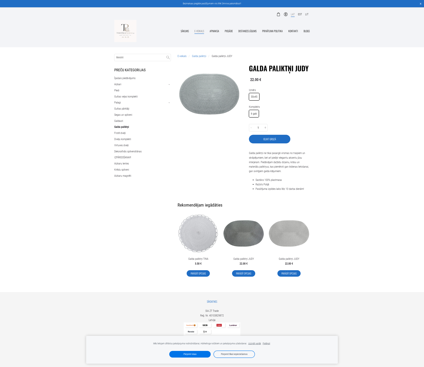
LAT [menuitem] (293, 14)
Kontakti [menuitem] (293, 31)
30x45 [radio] (254, 96)
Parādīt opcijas (198, 273)
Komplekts (254, 106)
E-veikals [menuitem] (199, 31)
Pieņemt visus (190, 354)
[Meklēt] (168, 57)
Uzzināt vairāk (254, 343)
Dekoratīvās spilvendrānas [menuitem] (128, 151)
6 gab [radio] (254, 113)
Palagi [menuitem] (117, 102)
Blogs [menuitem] (307, 31)
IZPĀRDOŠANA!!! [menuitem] (122, 157)
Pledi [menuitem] (116, 90)
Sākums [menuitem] (185, 31)
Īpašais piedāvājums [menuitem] (124, 78)
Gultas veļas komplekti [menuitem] (126, 96)
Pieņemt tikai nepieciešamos (234, 354)
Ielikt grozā (269, 139)
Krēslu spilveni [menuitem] (121, 169)
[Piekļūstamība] (286, 14)
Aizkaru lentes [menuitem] (121, 163)
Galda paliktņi (199, 56)
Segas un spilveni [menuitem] (123, 114)
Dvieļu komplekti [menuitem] (122, 139)
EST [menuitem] (300, 14)
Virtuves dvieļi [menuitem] (121, 145)
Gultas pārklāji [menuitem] (121, 108)
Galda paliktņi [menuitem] (121, 126)
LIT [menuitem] (306, 14)
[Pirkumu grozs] (278, 14)
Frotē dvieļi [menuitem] (120, 133)
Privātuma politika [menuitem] (272, 31)
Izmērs (252, 90)
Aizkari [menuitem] (117, 84)
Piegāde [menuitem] (229, 31)
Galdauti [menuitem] (118, 120)
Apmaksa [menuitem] (214, 31)
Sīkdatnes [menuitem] (212, 302)
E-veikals (182, 56)
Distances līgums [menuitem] (247, 31)
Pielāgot (266, 343)
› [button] (169, 84)
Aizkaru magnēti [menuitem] (122, 175)
